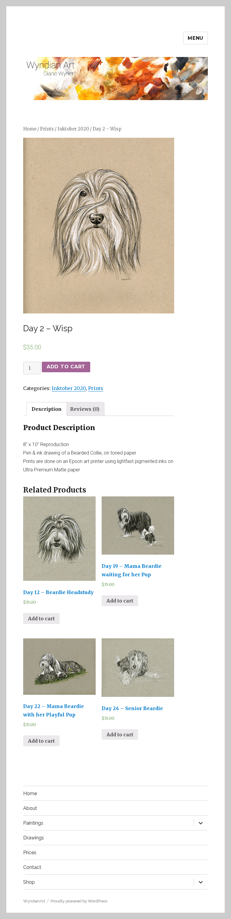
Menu (195, 38)
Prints (47, 129)
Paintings (33, 823)
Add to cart (66, 367)
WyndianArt (34, 901)
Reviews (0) (84, 409)
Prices (29, 852)
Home (29, 129)
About (30, 808)
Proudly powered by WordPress (79, 901)
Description (47, 409)
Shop (29, 882)
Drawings (33, 838)
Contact (32, 867)
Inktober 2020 (73, 129)
